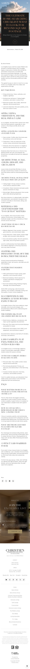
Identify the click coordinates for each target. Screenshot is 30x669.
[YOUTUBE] (6, 579)
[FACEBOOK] (13, 579)
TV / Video (15, 619)
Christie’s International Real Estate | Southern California (15, 596)
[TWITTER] (20, 579)
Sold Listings (15, 602)
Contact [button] (15, 624)
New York (12, 575)
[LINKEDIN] (16, 579)
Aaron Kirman (12, 460)
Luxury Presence (15, 658)
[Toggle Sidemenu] (27, 2)
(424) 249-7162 (15, 564)
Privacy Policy (24, 527)
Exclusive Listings (15, 599)
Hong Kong (24, 575)
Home (14, 587)
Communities (15, 605)
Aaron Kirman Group (15, 592)
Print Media (15, 613)
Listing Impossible (15, 616)
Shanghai (18, 575)
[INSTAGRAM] (9, 579)
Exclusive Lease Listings (15, 608)
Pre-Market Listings (15, 610)
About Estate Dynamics (15, 621)
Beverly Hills (6, 575)
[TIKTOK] (23, 579)
